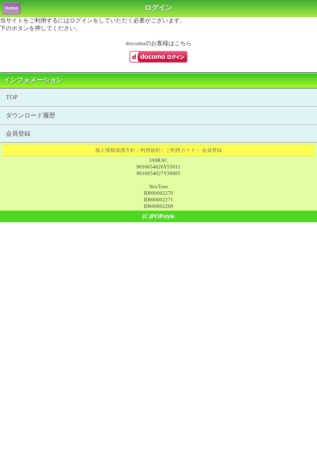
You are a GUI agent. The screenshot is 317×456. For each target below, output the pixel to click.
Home (11, 8)
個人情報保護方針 (115, 150)
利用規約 (150, 150)
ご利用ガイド (180, 150)
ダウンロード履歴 (30, 115)
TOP (12, 97)
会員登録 (18, 133)
